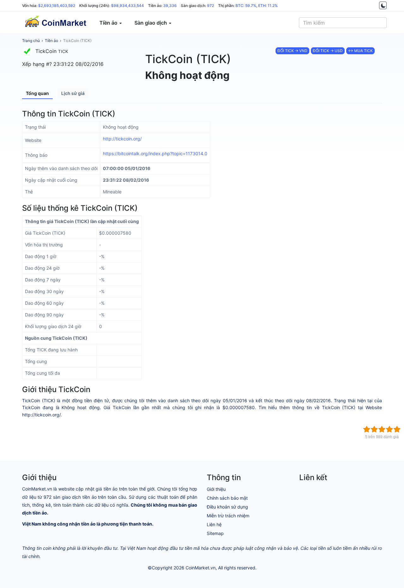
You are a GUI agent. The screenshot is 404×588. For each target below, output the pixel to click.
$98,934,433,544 (127, 5)
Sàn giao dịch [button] (151, 23)
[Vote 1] (367, 429)
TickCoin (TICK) (77, 40)
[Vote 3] (382, 429)
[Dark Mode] (383, 5)
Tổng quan (37, 93)
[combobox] (343, 22)
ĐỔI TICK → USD (328, 50)
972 (210, 5)
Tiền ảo (51, 40)
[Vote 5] (397, 429)
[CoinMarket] (55, 23)
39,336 (170, 5)
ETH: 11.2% (268, 5)
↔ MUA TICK (360, 50)
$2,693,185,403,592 (56, 5)
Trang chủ (31, 40)
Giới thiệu (216, 489)
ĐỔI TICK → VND (292, 50)
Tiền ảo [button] (109, 23)
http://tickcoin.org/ (122, 138)
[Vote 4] (389, 429)
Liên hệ (214, 524)
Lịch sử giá (73, 93)
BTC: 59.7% (245, 5)
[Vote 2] (374, 429)
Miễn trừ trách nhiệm (228, 515)
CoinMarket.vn (201, 567)
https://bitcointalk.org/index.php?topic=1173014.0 (155, 153)
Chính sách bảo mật (227, 498)
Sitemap (215, 533)
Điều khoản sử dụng (227, 506)
